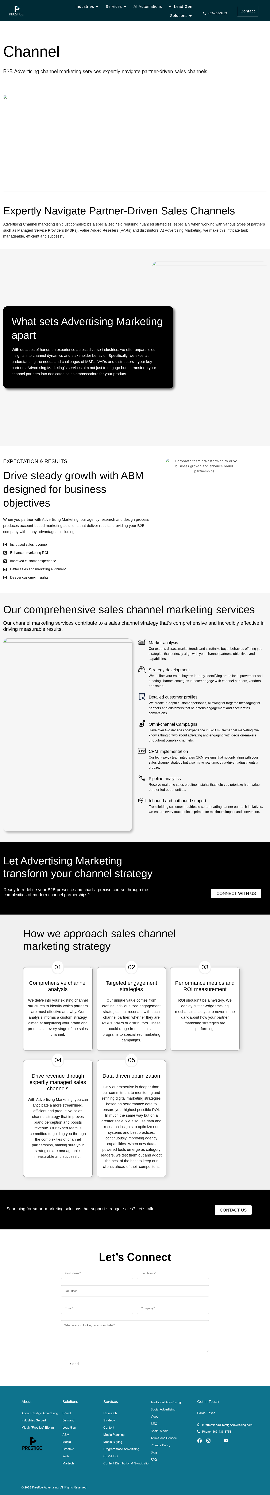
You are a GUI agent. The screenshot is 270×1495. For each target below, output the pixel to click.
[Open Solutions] (190, 16)
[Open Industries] (97, 6)
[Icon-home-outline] (217, 1440)
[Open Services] (125, 6)
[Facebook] (199, 1440)
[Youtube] (226, 1440)
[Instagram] (208, 1440)
